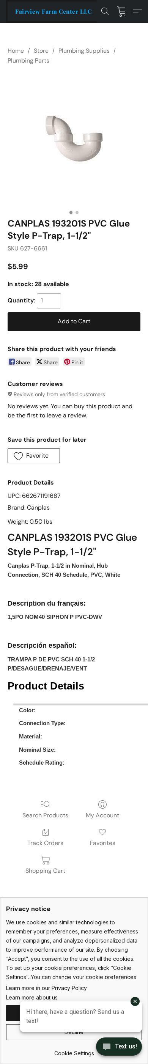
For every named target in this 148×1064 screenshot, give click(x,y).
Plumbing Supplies (84, 51)
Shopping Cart (45, 871)
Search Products (45, 815)
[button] (53, 11)
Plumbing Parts (28, 61)
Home (16, 51)
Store (41, 51)
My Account (102, 815)
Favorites (102, 843)
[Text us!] (119, 1047)
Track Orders (45, 843)
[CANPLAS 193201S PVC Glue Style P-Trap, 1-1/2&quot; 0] (74, 139)
